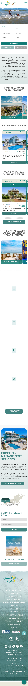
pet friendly (22, 63)
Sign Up (14, 530)
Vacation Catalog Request (14, 615)
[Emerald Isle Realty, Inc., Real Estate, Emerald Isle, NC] (6, 632)
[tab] (14, 23)
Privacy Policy (7, 671)
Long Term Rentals (14, 600)
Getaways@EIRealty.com (14, 654)
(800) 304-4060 (16, 660)
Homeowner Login (14, 624)
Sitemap (14, 627)
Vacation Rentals (14, 597)
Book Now (14, 162)
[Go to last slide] (3, 108)
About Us (14, 594)
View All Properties (14, 222)
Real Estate (16, 27)
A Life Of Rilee (8, 181)
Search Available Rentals (14, 411)
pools (15, 63)
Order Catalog (14, 564)
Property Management (14, 621)
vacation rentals (7, 66)
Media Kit (14, 612)
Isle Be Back (7, 132)
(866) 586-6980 (17, 658)
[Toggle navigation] (25, 3)
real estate (18, 73)
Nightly (10, 27)
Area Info (14, 606)
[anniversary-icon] (21, 579)
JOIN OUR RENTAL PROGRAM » (13, 483)
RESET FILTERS (21, 48)
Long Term (23, 27)
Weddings (14, 609)
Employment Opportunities (14, 603)
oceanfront (14, 62)
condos (3, 63)
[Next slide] (25, 108)
